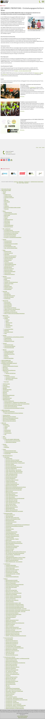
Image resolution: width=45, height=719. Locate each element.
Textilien (4, 335)
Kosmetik (5, 291)
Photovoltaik (7, 222)
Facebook (4, 74)
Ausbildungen (7, 563)
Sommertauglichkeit (8, 225)
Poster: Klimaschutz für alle (11, 501)
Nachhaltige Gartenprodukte (12, 681)
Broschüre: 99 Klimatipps (11, 468)
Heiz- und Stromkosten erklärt (10, 248)
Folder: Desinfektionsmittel (11, 474)
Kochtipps (6, 261)
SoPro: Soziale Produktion (11, 696)
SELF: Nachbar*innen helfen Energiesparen (15, 553)
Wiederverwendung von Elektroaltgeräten (15, 708)
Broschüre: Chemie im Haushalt (12, 460)
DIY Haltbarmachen (8, 230)
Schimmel (6, 356)
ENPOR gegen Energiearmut (12, 643)
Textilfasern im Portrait (9, 341)
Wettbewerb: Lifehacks (11, 621)
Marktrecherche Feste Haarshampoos (14, 488)
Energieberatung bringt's (11, 521)
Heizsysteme (7, 221)
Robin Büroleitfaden (10, 694)
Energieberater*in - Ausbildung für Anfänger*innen (15, 402)
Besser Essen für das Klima (11, 664)
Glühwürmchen (9, 322)
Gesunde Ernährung (8, 258)
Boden (5, 279)
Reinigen (6, 355)
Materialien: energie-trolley (11, 571)
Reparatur (6, 208)
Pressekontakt (7, 453)
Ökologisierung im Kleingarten (12, 546)
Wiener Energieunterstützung (12, 560)
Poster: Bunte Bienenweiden (12, 495)
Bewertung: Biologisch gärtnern (12, 667)
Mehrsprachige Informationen (9, 420)
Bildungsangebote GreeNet (12, 580)
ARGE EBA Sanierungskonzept (12, 517)
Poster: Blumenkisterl (10, 497)
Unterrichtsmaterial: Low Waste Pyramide (15, 605)
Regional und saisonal (9, 268)
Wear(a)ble (8, 618)
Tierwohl (5, 343)
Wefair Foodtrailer (10, 625)
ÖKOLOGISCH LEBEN (6, 190)
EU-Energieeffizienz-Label (10, 246)
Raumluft (5, 392)
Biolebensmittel (7, 251)
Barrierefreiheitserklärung (37, 181)
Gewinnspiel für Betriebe (11, 442)
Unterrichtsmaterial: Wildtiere (12, 613)
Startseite (16, 181)
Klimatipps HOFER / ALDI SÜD (12, 534)
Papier (5, 203)
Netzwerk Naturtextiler (11, 684)
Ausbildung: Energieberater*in (12, 566)
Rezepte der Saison (8, 270)
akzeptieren (22, 714)
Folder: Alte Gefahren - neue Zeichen (13, 470)
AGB (17, 182)
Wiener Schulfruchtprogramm (12, 627)
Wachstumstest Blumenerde (12, 655)
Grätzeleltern (8, 575)
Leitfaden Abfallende (10, 481)
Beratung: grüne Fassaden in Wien (13, 519)
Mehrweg (6, 200)
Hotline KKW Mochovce (11, 533)
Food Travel (8, 588)
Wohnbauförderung (8, 226)
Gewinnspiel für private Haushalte (13, 440)
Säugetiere (6, 330)
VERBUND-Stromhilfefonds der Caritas (14, 558)
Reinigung (5, 393)
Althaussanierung (8, 212)
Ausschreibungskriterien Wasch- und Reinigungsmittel (17, 658)
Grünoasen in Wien (10, 529)
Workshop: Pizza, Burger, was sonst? (13, 628)
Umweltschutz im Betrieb (9, 657)
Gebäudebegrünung (8, 219)
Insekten (6, 318)
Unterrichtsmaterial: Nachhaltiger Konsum (15, 607)
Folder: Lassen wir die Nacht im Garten (14, 472)
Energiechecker (9, 523)
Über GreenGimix (9, 379)
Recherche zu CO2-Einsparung (12, 650)
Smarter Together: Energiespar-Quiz (13, 597)
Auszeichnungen (7, 433)
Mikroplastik (7, 201)
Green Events (6, 391)
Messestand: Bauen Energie (12, 492)
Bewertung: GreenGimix (11, 668)
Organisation (5, 424)
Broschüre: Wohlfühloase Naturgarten (14, 467)
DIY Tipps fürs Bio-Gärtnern (10, 234)
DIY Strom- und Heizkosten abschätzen (12, 237)
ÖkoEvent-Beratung (10, 544)
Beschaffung (5, 369)
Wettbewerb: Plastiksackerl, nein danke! (14, 511)
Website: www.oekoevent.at (12, 507)
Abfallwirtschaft (6, 364)
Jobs (20, 182)
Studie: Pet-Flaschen (10, 652)
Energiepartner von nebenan (12, 572)
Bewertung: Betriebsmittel (11, 665)
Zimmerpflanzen (7, 289)
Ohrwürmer (8, 327)
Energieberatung (8, 242)
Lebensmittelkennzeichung (10, 264)
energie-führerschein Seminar (10, 406)
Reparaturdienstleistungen (8, 395)
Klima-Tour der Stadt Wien (11, 590)
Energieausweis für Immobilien (11, 243)
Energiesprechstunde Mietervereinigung (14, 526)
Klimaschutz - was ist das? (10, 310)
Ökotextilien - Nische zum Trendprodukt (14, 691)
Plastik (5, 204)
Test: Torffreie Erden (10, 653)
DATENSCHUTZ (27, 181)
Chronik (3, 5)
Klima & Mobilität (8, 305)
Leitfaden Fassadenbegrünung (12, 484)
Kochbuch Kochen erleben (11, 477)
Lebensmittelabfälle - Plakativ (12, 539)
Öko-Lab (7, 685)
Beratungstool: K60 (10, 520)
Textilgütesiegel (7, 338)
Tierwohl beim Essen (8, 344)
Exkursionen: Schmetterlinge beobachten (15, 584)
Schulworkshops (6, 415)
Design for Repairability (11, 583)
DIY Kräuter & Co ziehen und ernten (11, 231)
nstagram (37, 73)
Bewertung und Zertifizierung (9, 370)
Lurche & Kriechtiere (8, 329)
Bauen (4, 211)
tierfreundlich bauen (8, 332)
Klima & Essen (7, 302)
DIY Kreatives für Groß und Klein (11, 233)
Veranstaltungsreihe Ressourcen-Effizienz (15, 706)
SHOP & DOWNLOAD (6, 360)
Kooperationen (7, 430)
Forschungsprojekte (8, 637)
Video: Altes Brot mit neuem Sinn (13, 502)
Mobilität (5, 388)
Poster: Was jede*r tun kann (11, 499)
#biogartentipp (7, 277)
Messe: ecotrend (9, 491)
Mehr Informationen (22, 717)
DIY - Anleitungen (6, 228)
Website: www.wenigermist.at (12, 620)
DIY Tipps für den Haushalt (10, 236)
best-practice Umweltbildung (9, 419)
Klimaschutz (5, 300)
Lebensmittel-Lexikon (9, 265)
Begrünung (5, 367)
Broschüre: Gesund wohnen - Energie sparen (15, 462)
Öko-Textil (6, 381)
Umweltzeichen (6, 396)
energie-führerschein (10, 568)
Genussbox (8, 675)
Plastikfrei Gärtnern (8, 287)
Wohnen (4, 349)
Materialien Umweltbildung (9, 411)
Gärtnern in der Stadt (8, 283)
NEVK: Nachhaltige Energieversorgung (14, 543)
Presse (22, 182)
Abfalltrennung (7, 194)
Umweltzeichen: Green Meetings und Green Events (16, 699)
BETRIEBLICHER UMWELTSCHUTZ (9, 363)
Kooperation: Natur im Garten (12, 480)
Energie (4, 239)
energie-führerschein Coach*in (12, 569)
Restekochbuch (9, 695)
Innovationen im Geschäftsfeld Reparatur (15, 647)
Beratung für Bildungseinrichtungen (10, 418)
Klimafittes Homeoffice (9, 354)
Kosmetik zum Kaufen (9, 297)
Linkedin (41, 73)
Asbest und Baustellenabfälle (10, 213)
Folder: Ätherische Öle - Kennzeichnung (14, 471)
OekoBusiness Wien (7, 389)
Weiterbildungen (6, 399)
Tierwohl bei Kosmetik (9, 347)
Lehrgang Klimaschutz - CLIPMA (13, 573)
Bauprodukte (7, 215)
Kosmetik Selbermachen (9, 295)
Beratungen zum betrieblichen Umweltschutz (15, 662)
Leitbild (6, 427)
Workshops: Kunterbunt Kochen (12, 632)
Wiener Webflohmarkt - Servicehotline (14, 561)
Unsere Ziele (7, 425)
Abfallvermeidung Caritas (11, 659)
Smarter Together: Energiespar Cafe (13, 595)
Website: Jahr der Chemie (11, 505)
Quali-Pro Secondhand (10, 692)
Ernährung (5, 385)
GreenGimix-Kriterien (10, 376)
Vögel (5, 333)
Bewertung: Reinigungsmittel (12, 669)
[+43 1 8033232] (40, 2)
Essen (4, 250)
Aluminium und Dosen (9, 197)
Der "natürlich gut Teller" (11, 671)
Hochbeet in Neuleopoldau (11, 531)
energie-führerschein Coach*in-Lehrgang (13, 405)
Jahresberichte (7, 431)
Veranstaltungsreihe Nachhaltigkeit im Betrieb (14, 408)
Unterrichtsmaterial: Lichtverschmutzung (14, 604)
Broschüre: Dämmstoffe (11, 465)
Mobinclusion (9, 540)
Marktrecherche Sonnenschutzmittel (14, 489)
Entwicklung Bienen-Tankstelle (12, 586)
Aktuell (4, 191)
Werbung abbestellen (9, 358)
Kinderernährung (8, 260)
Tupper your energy (10, 556)
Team (4, 436)
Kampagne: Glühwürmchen (11, 475)
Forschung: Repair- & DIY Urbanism (13, 646)
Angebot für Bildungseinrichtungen (10, 366)
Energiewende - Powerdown (12, 672)
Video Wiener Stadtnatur (11, 615)
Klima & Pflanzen (8, 306)
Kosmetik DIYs (7, 294)
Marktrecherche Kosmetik (11, 485)
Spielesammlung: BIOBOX (11, 594)
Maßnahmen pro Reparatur (11, 649)
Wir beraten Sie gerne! (6, 189)
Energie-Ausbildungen (9, 401)
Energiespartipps (8, 241)
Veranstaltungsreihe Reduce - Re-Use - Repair (15, 557)
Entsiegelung (7, 280)
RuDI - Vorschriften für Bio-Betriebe (13, 689)
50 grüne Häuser (9, 639)
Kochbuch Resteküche (10, 478)
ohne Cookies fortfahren (22, 716)
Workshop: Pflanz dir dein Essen (12, 634)
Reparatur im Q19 (9, 550)
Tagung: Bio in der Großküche (12, 600)
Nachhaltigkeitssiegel (10, 682)
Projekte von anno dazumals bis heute (28, 102)
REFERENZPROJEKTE (8, 455)
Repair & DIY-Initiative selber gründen (12, 207)
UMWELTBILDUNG (5, 410)
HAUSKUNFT (8, 530)
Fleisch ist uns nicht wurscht (10, 255)
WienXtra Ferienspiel (10, 624)
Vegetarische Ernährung (9, 274)
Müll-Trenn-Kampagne (10, 679)
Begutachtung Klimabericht (12, 640)
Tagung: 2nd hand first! (10, 598)
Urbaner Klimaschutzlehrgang (12, 576)
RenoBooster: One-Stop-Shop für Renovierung (16, 551)
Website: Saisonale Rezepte (12, 509)
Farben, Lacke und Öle (9, 351)
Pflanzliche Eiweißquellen (9, 271)
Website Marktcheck (10, 508)
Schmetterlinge (9, 325)
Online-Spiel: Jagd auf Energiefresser (14, 593)
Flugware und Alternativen (10, 257)
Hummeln (8, 324)
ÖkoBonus (8, 687)
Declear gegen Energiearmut (12, 642)
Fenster (6, 218)
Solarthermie (7, 223)
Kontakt (26, 182)
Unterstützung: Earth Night (11, 547)
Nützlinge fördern (8, 286)
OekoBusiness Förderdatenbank (13, 688)
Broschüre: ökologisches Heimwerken (14, 461)
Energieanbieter (7, 245)
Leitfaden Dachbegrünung (11, 482)
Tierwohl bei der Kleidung (9, 346)
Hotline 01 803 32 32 (10, 514)
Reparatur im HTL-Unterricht (12, 591)
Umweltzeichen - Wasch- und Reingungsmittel (16, 705)
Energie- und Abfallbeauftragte (12, 674)
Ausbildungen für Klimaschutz (10, 312)
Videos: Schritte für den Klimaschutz (12, 309)
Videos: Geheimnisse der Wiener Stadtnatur (13, 413)
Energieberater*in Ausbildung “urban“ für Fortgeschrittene (16, 403)
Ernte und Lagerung (8, 253)
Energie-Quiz (8, 527)
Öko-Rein (6, 371)
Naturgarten (7, 285)
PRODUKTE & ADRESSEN (7, 361)
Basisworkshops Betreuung (12, 661)
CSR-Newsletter (6, 383)
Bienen (7, 321)
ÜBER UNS (3, 423)
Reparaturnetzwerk (10, 549)
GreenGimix (6, 375)
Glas (5, 199)
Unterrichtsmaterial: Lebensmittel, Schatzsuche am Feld (18, 610)
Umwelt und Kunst (10, 601)
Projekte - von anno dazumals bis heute (22, 70)
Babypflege (6, 292)
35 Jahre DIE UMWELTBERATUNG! (11, 439)
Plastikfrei (6, 206)
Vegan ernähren (7, 273)
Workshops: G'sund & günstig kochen (14, 631)
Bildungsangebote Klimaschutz (12, 581)
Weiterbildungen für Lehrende (9, 416)
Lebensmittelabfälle (8, 263)
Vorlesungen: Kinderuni (11, 617)
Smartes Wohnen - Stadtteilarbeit (13, 554)
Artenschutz (7, 317)
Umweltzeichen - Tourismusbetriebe (13, 704)
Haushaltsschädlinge (8, 352)
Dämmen (6, 216)
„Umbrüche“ (32, 87)
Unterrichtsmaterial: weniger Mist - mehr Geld (15, 611)
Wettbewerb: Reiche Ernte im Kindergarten (15, 623)
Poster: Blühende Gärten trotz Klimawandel (15, 498)
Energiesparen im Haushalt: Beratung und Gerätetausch (18, 524)
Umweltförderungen (7, 398)
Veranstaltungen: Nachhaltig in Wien (13, 614)
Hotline (5, 445)
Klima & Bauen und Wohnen (10, 307)
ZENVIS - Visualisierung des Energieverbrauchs (16, 635)
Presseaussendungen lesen (10, 450)
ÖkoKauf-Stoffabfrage (11, 373)
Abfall (4, 193)
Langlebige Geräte (10, 537)
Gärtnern (5, 276)
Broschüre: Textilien (10, 464)
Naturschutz (5, 315)
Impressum (21, 181)
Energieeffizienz (6, 386)
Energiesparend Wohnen (11, 645)
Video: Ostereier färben (11, 504)
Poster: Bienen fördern (10, 494)
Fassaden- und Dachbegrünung (11, 282)
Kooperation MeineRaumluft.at (12, 536)
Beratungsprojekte (8, 513)
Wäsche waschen (8, 339)
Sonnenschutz (7, 298)
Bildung (6, 578)
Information (6, 457)
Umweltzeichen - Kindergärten (12, 702)
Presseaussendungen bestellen (11, 452)
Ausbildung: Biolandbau (11, 565)
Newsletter (6, 447)
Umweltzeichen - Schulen (11, 701)
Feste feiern (6, 254)
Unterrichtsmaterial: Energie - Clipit (13, 603)
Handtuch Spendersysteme (11, 677)
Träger (5, 428)
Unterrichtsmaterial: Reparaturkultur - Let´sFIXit (16, 608)
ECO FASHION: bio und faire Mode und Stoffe (14, 337)
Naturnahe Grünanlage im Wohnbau (13, 541)
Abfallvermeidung (8, 196)
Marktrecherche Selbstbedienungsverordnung (16, 487)
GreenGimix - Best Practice (11, 378)
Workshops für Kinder (10, 630)
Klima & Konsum (7, 303)
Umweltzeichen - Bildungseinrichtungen (14, 698)
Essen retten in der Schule (11, 587)
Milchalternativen (8, 267)
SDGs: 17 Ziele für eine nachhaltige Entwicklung (14, 313)
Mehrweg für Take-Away (11, 678)
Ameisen (7, 319)
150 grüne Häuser (9, 516)
